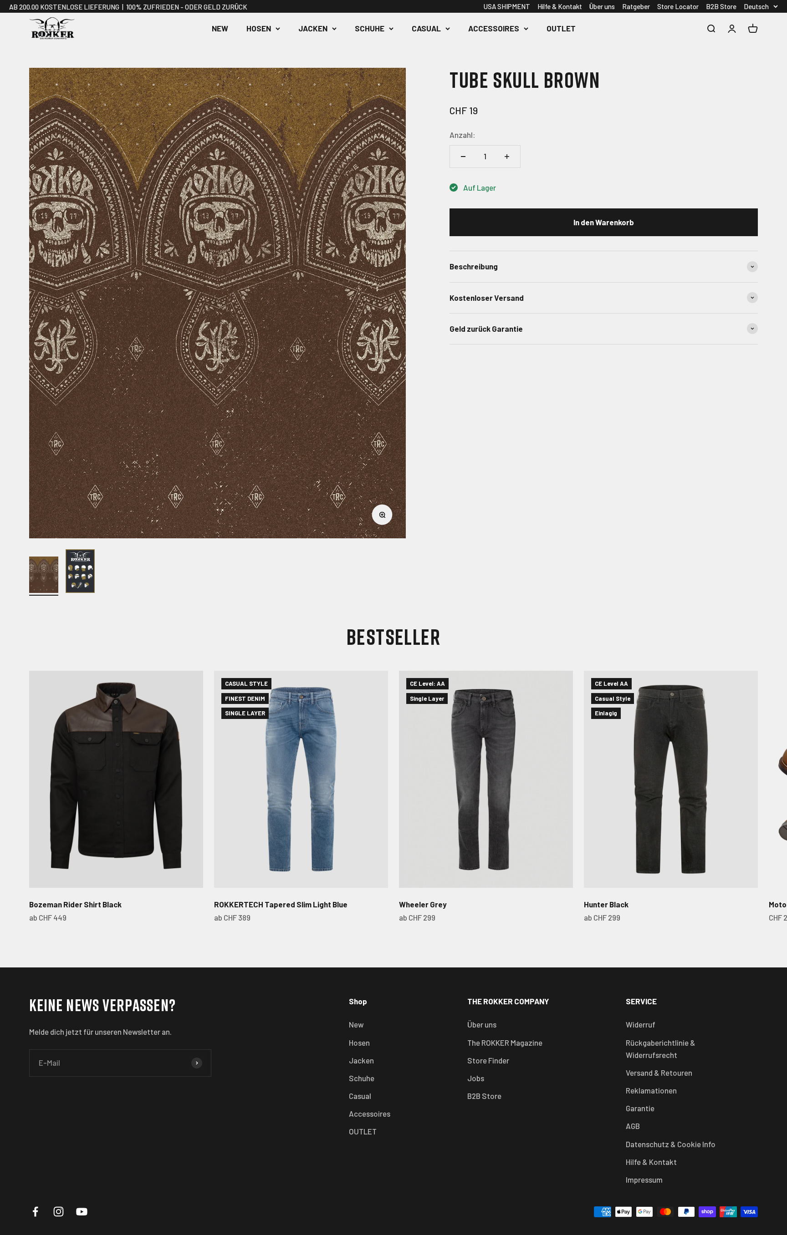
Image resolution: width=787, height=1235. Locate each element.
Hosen (258, 28)
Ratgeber (636, 6)
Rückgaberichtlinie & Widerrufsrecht (660, 1048)
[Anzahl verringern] (463, 156)
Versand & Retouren (659, 1072)
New (220, 28)
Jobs (475, 1078)
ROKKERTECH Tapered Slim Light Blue (281, 904)
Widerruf (640, 1024)
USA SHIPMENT (507, 6)
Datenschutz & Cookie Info (670, 1144)
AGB (633, 1125)
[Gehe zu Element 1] (43, 576)
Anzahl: (462, 134)
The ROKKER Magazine (504, 1042)
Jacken (312, 28)
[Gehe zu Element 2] (80, 572)
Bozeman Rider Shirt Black (75, 904)
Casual (426, 28)
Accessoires (493, 28)
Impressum (644, 1179)
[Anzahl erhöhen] (507, 156)
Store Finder (488, 1060)
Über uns (602, 6)
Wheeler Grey (423, 904)
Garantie (640, 1108)
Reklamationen (651, 1090)
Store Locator (678, 6)
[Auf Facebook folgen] (35, 1211)
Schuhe (369, 28)
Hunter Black (606, 904)
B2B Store (721, 6)
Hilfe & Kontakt (559, 6)
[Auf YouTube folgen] (82, 1211)
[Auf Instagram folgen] (58, 1211)
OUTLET (561, 28)
